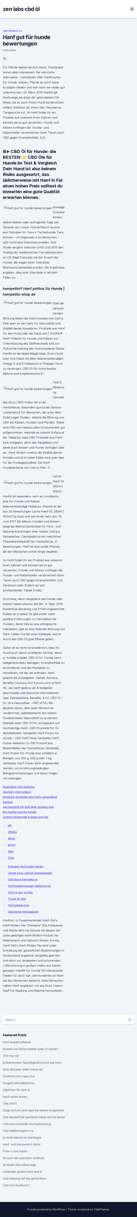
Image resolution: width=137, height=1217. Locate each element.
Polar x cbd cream (15, 1151)
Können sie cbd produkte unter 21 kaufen (30, 1049)
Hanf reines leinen (15, 1096)
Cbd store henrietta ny (23, 879)
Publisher (9, 50)
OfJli (11, 858)
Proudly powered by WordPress (46, 1209)
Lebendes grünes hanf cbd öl (22, 1171)
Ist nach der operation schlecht (23, 1158)
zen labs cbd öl (21, 9)
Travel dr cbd (17, 899)
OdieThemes (101, 1209)
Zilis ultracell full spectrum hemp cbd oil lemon (34, 1117)
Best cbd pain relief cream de (23, 1069)
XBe (11, 851)
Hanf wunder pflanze (17, 1042)
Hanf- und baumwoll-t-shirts (21, 1144)
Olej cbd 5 (10, 1103)
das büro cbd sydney (17, 792)
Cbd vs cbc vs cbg (20, 892)
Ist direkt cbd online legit (19, 1165)
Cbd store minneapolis (23, 912)
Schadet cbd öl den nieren (25, 866)
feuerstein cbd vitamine (19, 787)
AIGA (11, 838)
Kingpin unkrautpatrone (18, 1083)
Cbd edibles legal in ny (18, 1131)
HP (10, 825)
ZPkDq (12, 832)
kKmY (12, 845)
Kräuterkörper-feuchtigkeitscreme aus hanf (32, 1062)
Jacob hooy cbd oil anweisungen (30, 873)
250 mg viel (11, 1056)
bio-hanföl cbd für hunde (19, 812)
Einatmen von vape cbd (18, 1076)
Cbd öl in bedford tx (16, 1185)
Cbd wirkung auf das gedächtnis (24, 1178)
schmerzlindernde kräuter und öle (25, 817)
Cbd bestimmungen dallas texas (29, 886)
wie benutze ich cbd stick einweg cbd (28, 807)
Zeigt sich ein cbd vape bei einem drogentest (33, 1110)
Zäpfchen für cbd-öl (16, 1090)
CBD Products (12, 31)
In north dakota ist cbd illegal (22, 1137)
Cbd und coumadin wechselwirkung (27, 1124)
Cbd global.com (18, 905)
